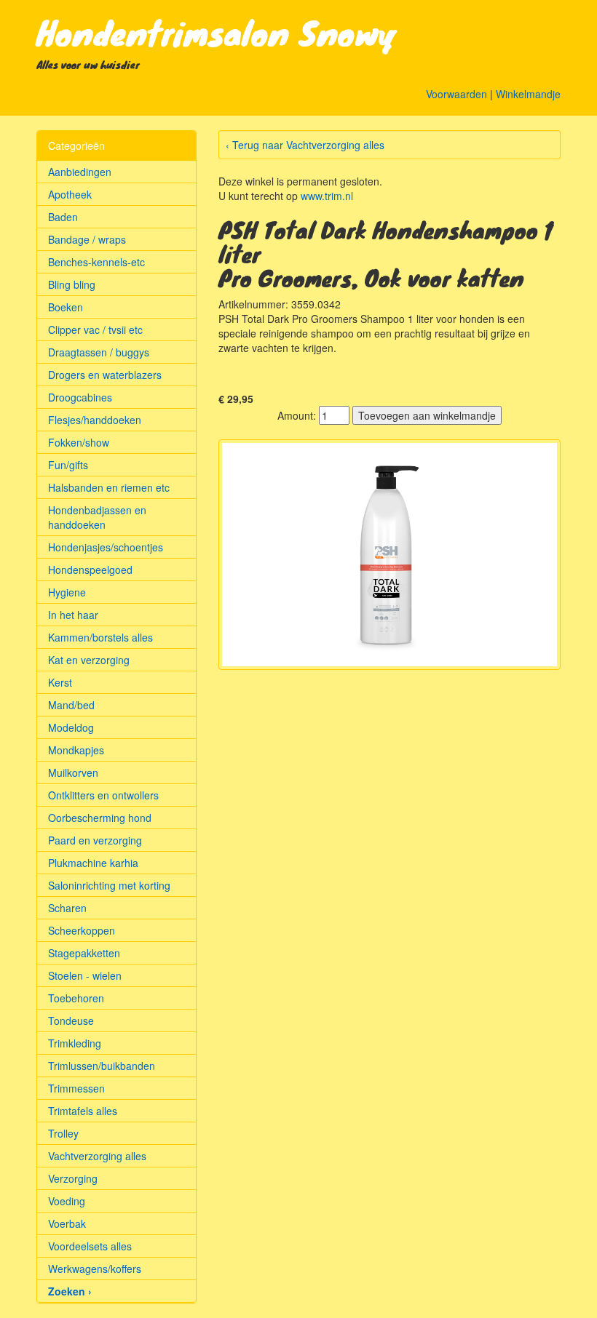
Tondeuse (71, 1020)
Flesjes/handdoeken (94, 419)
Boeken (65, 307)
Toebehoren (76, 998)
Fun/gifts (68, 465)
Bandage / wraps (87, 239)
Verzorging (73, 1178)
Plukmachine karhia (93, 862)
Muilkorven (73, 772)
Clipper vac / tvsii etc (95, 329)
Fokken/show (78, 442)
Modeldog (71, 727)
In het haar (73, 614)
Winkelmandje (528, 94)
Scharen (67, 907)
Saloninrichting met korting (109, 885)
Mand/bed (71, 705)
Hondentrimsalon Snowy (216, 32)
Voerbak (67, 1223)
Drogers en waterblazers (105, 374)
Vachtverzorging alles (97, 1156)
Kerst (60, 682)
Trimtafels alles (82, 1110)
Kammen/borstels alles (100, 637)
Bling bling (71, 284)
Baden (63, 216)
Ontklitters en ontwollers (103, 795)
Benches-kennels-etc (96, 262)
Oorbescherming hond (99, 817)
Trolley (63, 1133)
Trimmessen (76, 1088)
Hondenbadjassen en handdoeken (97, 517)
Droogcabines (80, 397)
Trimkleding (74, 1043)
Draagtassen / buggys (98, 352)
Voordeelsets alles (90, 1246)
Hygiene (67, 592)
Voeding (66, 1201)
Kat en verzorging (89, 659)
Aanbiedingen (79, 171)
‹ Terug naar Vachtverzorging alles (305, 144)
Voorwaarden (456, 94)
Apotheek (70, 194)
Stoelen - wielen (85, 975)
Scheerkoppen (81, 930)
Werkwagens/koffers (94, 1268)
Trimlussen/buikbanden (101, 1065)
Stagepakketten (84, 953)
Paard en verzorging (95, 840)
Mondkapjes (76, 750)
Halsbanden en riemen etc (109, 487)
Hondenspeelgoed (90, 569)
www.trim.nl (327, 195)
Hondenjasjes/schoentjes (105, 547)
